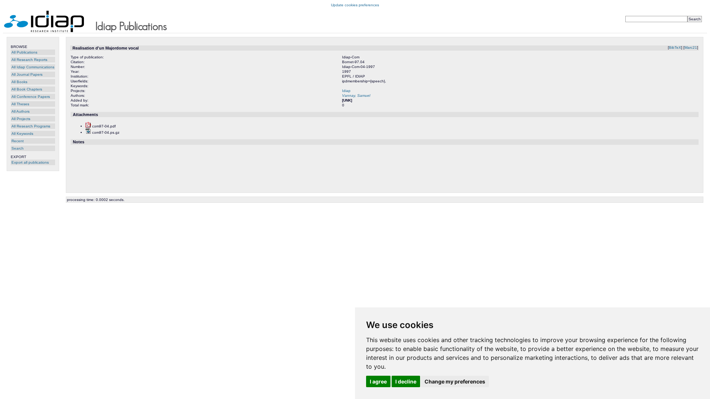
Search (17, 148)
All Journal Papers (27, 74)
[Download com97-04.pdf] (88, 126)
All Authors (20, 111)
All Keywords (22, 134)
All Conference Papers (30, 97)
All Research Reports (29, 60)
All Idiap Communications (32, 67)
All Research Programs (30, 126)
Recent (17, 141)
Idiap (346, 91)
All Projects (20, 119)
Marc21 (690, 47)
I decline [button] (405, 381)
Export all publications (30, 162)
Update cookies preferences (355, 5)
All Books (19, 82)
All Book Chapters (26, 89)
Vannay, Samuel (356, 95)
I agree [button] (378, 381)
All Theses (20, 104)
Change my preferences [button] (455, 381)
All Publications (24, 52)
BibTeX (675, 47)
